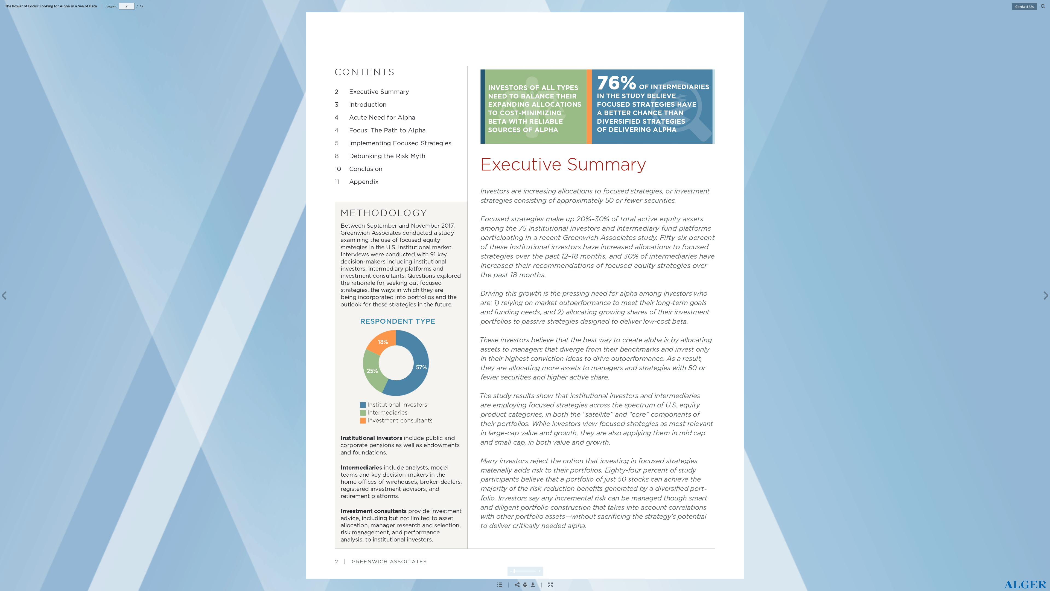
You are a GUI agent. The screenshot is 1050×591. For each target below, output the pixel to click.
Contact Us (1024, 6)
